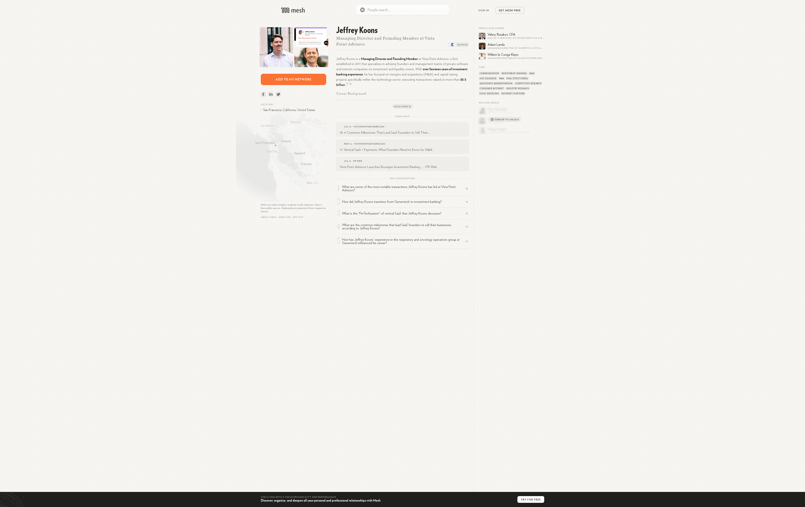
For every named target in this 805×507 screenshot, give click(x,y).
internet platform (513, 93)
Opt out (298, 217)
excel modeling (489, 93)
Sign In (483, 10)
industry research (517, 88)
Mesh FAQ (285, 217)
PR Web (357, 161)
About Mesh (268, 217)
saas (531, 73)
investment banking (514, 73)
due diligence (488, 78)
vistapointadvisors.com (368, 127)
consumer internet (492, 88)
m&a (501, 78)
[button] (285, 217)
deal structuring (517, 78)
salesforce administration (496, 83)
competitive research (528, 83)
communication (489, 73)
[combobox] (402, 10)
